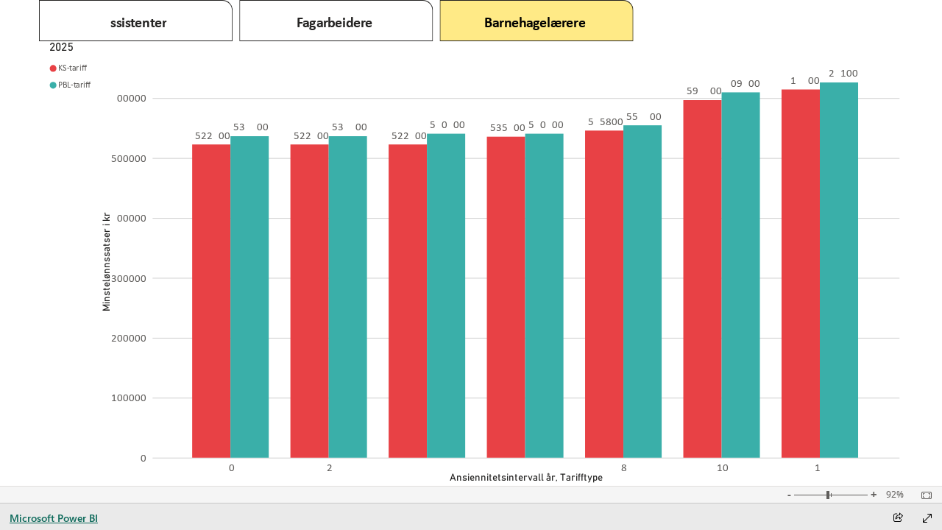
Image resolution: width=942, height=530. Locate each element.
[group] (337, 21)
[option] (211, 300)
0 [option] (232, 467)
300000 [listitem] (128, 278)
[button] (136, 20)
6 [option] (526, 467)
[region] (470, 243)
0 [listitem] (143, 457)
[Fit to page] (923, 495)
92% (895, 495)
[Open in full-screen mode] (927, 518)
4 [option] (428, 467)
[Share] (898, 518)
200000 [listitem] (128, 337)
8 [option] (625, 467)
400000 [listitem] (128, 218)
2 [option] (330, 467)
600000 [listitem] (128, 98)
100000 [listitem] (128, 397)
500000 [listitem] (128, 158)
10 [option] (723, 467)
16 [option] (821, 467)
